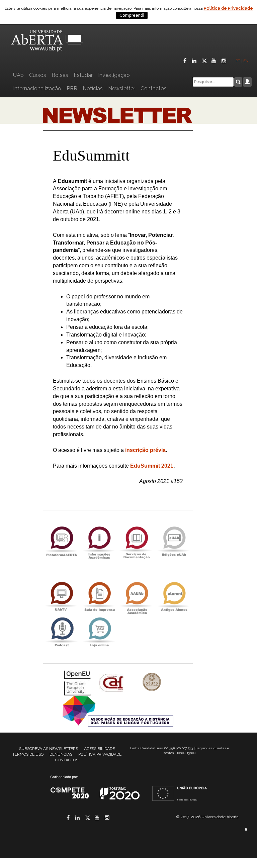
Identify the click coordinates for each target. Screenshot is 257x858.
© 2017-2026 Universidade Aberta (207, 817)
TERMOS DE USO (28, 754)
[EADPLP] (118, 710)
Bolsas (60, 75)
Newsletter (121, 88)
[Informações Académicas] (99, 541)
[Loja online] (99, 632)
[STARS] (152, 682)
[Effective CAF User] (112, 682)
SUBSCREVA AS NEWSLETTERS (48, 748)
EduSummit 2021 (151, 466)
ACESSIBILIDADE (99, 748)
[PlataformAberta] (61, 541)
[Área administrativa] (246, 829)
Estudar (83, 75)
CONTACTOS (66, 760)
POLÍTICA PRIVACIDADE (99, 754)
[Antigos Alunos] (174, 596)
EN (246, 61)
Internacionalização (37, 88)
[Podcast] (61, 632)
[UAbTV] (61, 596)
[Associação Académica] (136, 596)
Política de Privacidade (228, 8)
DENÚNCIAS (61, 754)
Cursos (37, 75)
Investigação (114, 75)
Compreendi (131, 15)
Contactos (154, 88)
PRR (72, 88)
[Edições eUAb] (174, 541)
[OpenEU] (78, 682)
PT (238, 61)
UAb (18, 75)
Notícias (93, 88)
